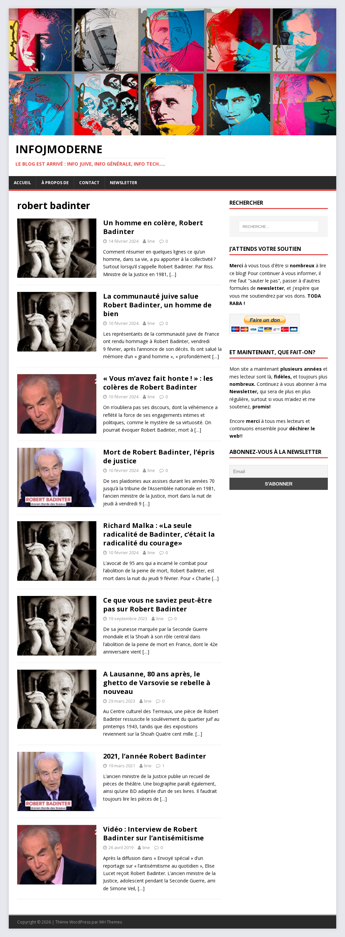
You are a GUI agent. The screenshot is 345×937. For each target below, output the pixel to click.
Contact (89, 183)
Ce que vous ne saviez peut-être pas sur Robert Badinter (157, 604)
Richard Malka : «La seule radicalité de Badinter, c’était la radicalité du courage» (159, 534)
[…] (172, 274)
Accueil (22, 183)
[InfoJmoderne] (173, 131)
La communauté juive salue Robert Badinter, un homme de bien (157, 305)
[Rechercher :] (278, 226)
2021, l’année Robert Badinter (154, 756)
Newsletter (123, 183)
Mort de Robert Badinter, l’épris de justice (159, 456)
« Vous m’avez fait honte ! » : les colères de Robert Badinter (158, 383)
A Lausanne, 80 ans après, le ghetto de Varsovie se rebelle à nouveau (157, 682)
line (151, 241)
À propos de (55, 183)
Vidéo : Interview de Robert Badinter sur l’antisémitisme (153, 833)
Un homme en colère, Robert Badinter (153, 227)
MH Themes (110, 922)
